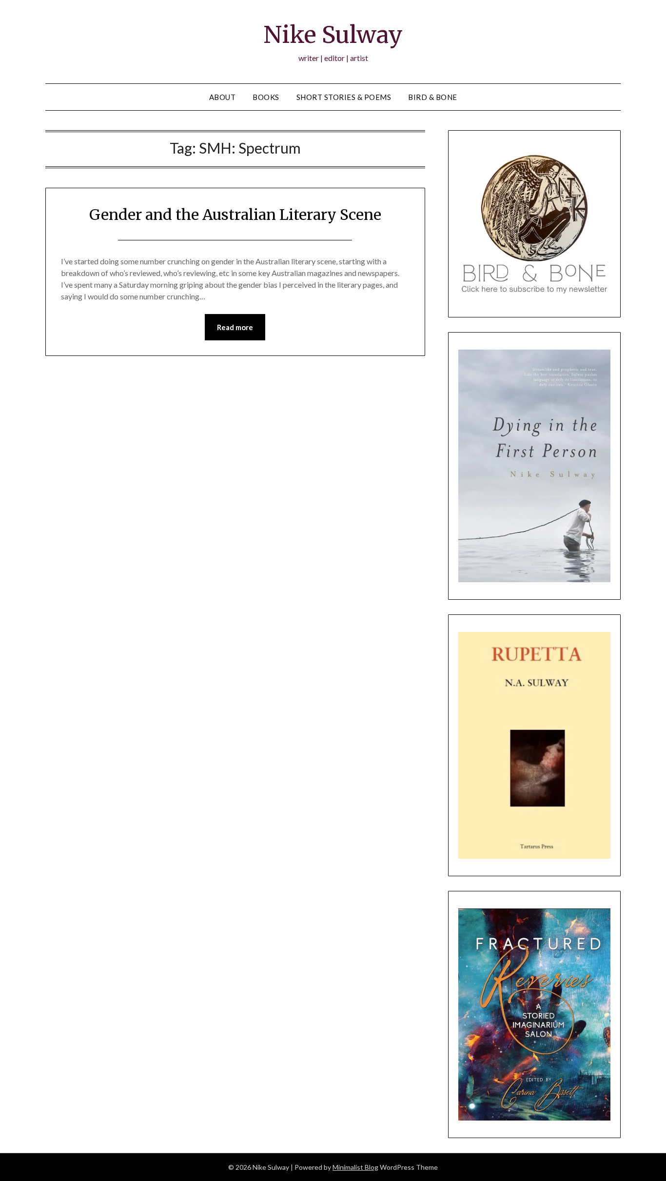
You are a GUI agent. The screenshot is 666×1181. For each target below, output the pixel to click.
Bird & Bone (432, 97)
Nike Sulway (333, 34)
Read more (235, 327)
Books (266, 97)
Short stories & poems (344, 97)
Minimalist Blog (355, 1167)
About (222, 97)
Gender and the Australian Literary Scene (235, 214)
